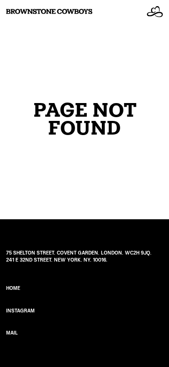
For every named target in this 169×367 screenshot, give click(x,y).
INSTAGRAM (20, 311)
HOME (13, 288)
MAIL (12, 333)
